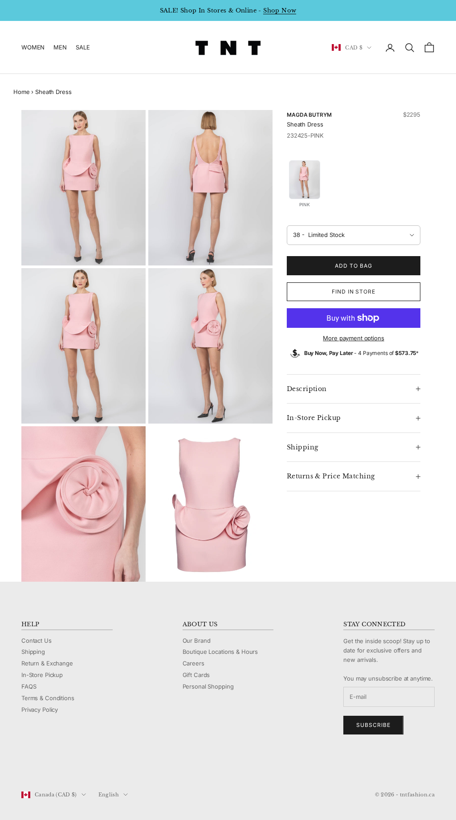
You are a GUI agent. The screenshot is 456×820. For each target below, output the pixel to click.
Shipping (33, 651)
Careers (193, 663)
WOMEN (33, 47)
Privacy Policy (39, 709)
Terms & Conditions (47, 698)
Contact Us (36, 640)
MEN (60, 47)
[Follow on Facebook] (25, 764)
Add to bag (353, 265)
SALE (83, 47)
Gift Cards (196, 674)
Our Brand (197, 640)
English (108, 794)
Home (21, 91)
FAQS (28, 686)
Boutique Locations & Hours (220, 651)
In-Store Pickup (42, 674)
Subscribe (373, 725)
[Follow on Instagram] (49, 764)
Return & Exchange (47, 663)
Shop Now (279, 10)
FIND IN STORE (353, 291)
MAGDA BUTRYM (309, 114)
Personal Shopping (208, 686)
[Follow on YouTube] (72, 764)
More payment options (353, 338)
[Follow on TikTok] (95, 764)
